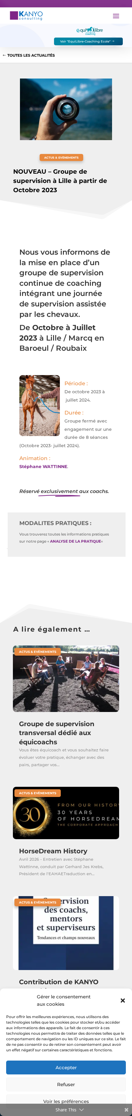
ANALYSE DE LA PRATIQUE (75, 541)
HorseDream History (53, 851)
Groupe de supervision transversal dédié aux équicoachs (57, 733)
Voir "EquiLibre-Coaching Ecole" (85, 41)
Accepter (66, 1067)
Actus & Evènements (61, 157)
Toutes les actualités (31, 55)
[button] (123, 1000)
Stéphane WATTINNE (43, 466)
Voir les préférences (66, 1101)
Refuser (66, 1084)
